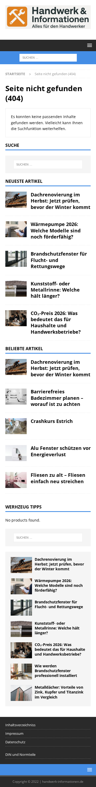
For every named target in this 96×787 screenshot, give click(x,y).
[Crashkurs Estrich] (16, 426)
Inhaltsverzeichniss (20, 725)
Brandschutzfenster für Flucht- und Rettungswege (59, 604)
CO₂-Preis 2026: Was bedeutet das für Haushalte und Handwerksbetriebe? (56, 322)
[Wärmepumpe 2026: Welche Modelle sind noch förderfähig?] (16, 229)
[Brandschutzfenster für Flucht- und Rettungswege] (16, 259)
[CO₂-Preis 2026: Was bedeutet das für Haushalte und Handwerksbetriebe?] (16, 318)
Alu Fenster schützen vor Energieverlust (61, 451)
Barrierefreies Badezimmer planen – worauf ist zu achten (57, 397)
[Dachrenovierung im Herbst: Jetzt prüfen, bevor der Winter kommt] (16, 200)
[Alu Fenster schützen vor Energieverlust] (16, 453)
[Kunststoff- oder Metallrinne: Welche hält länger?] (16, 289)
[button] (89, 45)
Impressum (14, 733)
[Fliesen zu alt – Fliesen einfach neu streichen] (16, 480)
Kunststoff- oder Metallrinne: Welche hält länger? (55, 289)
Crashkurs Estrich (52, 421)
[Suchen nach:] (48, 57)
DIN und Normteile (20, 754)
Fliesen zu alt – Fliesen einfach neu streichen (58, 478)
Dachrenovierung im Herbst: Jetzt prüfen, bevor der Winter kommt (60, 200)
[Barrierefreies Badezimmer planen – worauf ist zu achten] (16, 397)
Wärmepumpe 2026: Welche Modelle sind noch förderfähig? (56, 230)
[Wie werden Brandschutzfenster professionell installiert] (21, 672)
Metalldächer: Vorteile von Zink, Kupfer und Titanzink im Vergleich (59, 692)
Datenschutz (15, 742)
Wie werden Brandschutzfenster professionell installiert (56, 670)
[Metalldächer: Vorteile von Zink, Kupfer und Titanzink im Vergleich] (21, 693)
